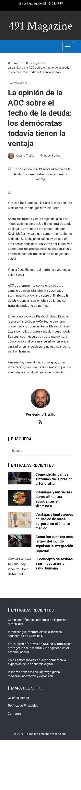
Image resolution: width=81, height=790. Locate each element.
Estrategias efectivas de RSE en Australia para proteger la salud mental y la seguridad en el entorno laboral (40, 648)
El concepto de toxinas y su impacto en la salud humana (54, 563)
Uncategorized (18, 83)
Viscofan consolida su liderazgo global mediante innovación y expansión (34, 674)
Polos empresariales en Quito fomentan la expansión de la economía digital (37, 662)
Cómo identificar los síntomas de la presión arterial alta (54, 479)
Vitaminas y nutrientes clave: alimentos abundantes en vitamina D (35, 634)
